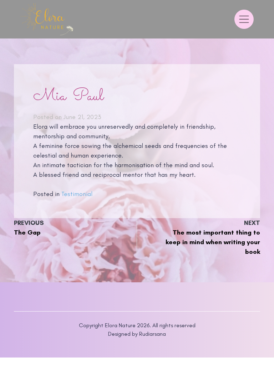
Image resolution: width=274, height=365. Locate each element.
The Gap (27, 232)
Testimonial (76, 194)
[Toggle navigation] (244, 19)
